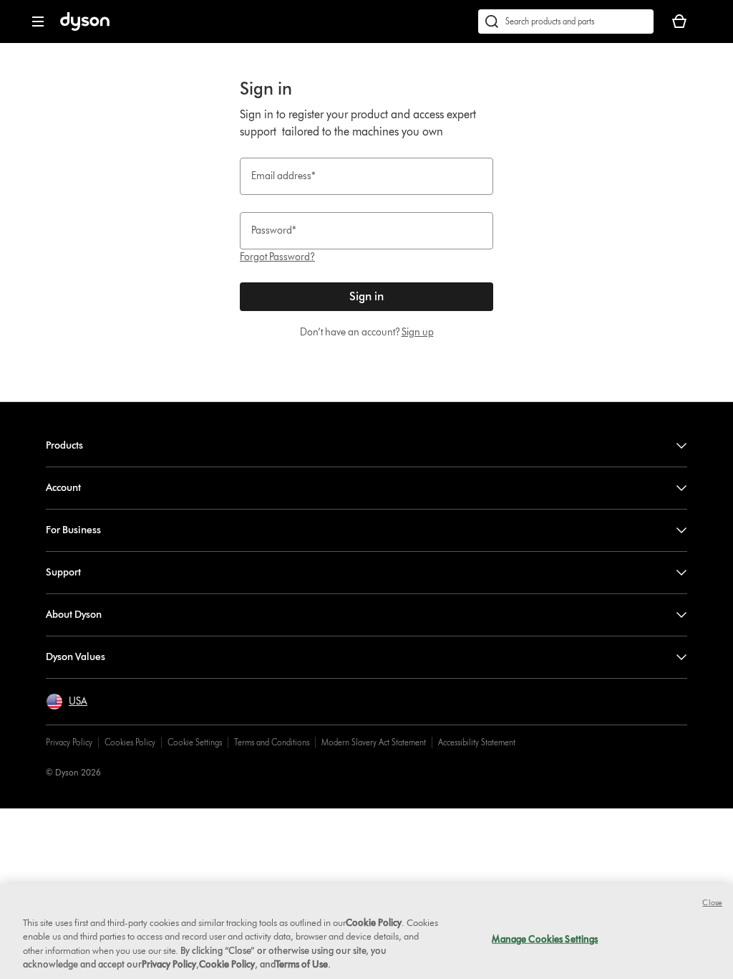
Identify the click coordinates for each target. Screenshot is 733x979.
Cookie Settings (195, 742)
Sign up (418, 332)
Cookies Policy (130, 742)
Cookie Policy (374, 922)
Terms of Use (302, 964)
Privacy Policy (69, 742)
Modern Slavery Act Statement (373, 742)
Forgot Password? (277, 257)
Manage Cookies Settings (545, 939)
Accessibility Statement (476, 742)
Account (63, 488)
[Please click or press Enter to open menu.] (38, 21)
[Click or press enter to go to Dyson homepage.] (85, 28)
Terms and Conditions (271, 742)
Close (712, 902)
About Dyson (74, 614)
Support (63, 572)
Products (64, 445)
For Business (73, 530)
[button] (66, 702)
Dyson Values (75, 657)
